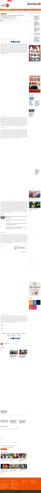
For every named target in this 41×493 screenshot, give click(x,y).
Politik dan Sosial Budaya (14, 9)
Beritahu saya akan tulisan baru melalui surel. (7, 447)
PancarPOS (5, 44)
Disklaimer (32, 483)
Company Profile (23, 483)
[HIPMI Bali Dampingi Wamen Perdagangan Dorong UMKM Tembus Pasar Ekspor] (3, 220)
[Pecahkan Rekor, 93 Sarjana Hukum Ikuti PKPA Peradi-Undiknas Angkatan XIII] (31, 110)
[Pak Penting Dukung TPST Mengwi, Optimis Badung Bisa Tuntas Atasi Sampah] (37, 139)
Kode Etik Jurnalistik (31, 491)
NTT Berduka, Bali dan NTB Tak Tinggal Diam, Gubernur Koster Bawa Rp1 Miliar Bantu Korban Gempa (37, 103)
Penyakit (8, 335)
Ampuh (4, 333)
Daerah (2, 9)
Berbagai (8, 333)
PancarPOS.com (4, 20)
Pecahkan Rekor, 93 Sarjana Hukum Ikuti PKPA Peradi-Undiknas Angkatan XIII (31, 114)
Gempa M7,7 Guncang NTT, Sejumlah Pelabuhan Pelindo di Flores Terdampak (31, 102)
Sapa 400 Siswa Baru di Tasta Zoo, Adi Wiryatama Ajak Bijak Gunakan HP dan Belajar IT (37, 30)
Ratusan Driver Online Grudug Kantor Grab (37, 34)
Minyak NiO (18, 333)
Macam (13, 333)
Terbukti (19, 335)
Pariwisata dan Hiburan (29, 9)
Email (1, 442)
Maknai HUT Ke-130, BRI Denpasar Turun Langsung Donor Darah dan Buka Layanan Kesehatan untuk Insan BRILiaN (37, 39)
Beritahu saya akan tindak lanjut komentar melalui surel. (8, 445)
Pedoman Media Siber (34, 481)
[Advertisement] (34, 68)
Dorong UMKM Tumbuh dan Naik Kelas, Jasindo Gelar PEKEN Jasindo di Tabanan (5, 421)
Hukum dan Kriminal (22, 9)
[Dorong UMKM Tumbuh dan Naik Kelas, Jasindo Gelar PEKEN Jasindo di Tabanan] (5, 417)
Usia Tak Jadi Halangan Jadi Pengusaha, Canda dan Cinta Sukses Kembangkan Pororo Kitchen (37, 23)
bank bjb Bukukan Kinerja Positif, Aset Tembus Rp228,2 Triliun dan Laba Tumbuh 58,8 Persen (22, 356)
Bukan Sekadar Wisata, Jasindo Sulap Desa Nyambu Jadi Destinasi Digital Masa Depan (22, 421)
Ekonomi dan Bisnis (7, 9)
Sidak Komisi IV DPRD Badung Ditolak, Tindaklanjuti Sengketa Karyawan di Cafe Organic (37, 18)
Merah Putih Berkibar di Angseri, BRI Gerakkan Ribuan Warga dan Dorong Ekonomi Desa (14, 356)
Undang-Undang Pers (37, 491)
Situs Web (15, 442)
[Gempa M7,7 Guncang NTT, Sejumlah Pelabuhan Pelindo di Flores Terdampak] (31, 98)
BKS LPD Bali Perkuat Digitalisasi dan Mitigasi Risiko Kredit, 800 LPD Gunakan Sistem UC (4, 411)
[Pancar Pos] (5, 5)
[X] (6, 344)
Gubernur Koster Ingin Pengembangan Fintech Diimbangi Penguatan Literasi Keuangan (13, 421)
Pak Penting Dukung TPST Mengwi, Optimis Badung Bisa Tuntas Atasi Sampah (37, 171)
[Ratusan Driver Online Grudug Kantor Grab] (31, 34)
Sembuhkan (14, 335)
